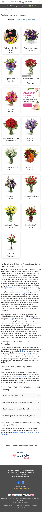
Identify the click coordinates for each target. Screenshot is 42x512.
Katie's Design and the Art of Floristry (21, 1)
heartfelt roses (28, 318)
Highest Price (21, 20)
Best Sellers (10, 20)
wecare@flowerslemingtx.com (21, 476)
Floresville (4, 434)
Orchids (22, 351)
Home (2, 10)
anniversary (27, 353)
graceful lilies (10, 320)
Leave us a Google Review (21, 488)
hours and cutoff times (22, 376)
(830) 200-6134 (21, 474)
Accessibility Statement (31, 505)
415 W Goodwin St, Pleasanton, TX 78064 (21, 472)
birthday (3, 355)
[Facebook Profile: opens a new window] (18, 482)
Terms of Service (8, 505)
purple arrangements (13, 287)
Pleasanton (22, 432)
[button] (38, 507)
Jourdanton (30, 432)
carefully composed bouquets (10, 289)
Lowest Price (31, 20)
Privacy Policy (18, 505)
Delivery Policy (21, 507)
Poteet (37, 432)
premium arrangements (22, 293)
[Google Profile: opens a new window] (23, 482)
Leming (15, 432)
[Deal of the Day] (31, 100)
